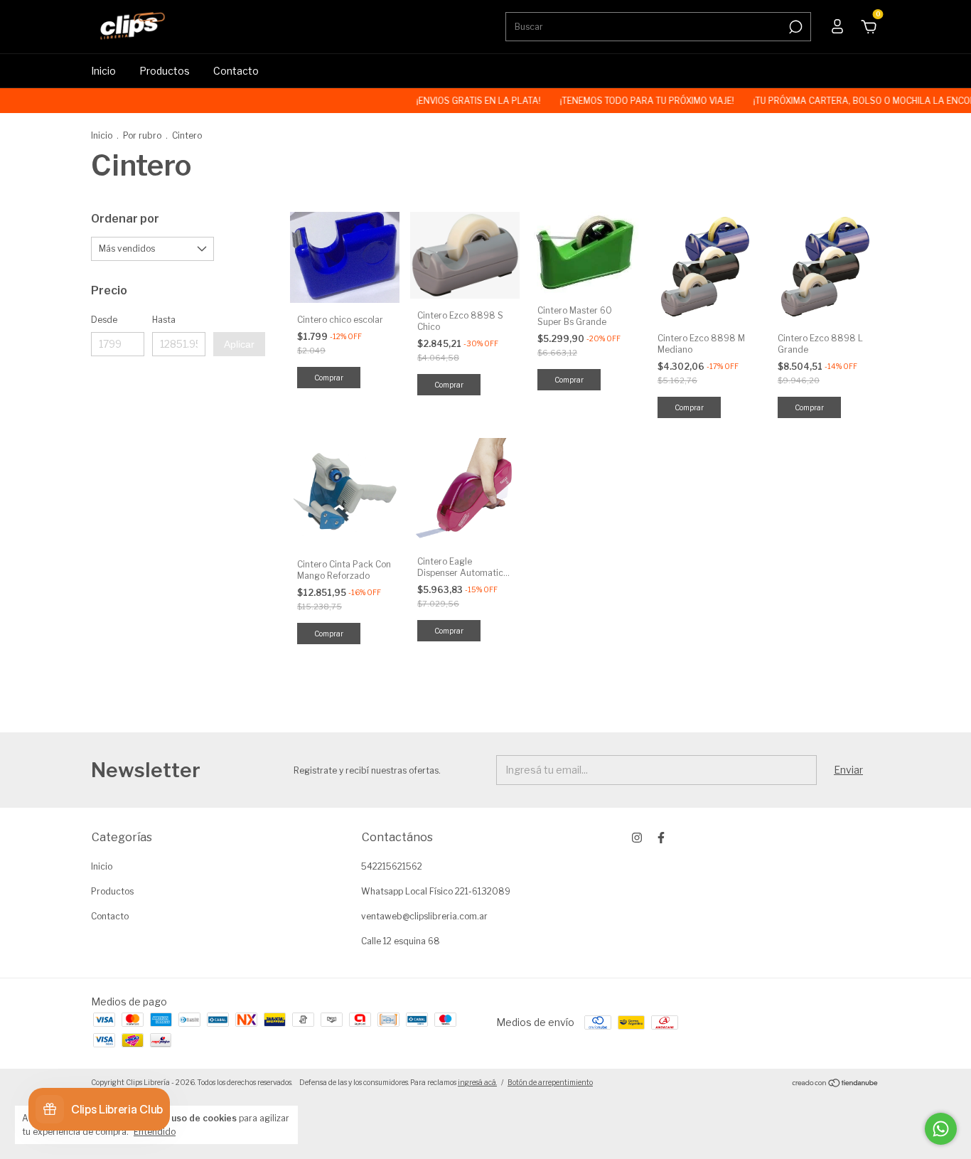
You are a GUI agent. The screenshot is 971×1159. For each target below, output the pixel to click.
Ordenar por (125, 218)
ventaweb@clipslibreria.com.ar (424, 916)
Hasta (164, 319)
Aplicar (239, 344)
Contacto (236, 71)
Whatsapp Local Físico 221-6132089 (435, 891)
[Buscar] (794, 27)
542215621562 (391, 866)
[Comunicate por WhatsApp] (941, 1129)
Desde (104, 319)
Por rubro (142, 135)
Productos (164, 71)
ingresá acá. (477, 1082)
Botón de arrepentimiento (550, 1082)
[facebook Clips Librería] (661, 837)
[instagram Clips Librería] (637, 837)
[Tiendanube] (835, 1084)
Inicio (103, 71)
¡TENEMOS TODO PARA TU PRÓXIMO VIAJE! (632, 100)
